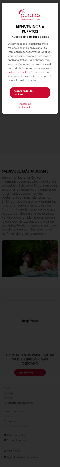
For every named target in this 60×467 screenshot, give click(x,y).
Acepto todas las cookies (24, 92)
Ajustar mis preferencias (25, 105)
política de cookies (19, 72)
